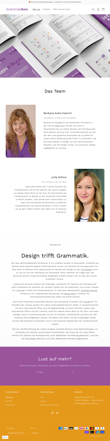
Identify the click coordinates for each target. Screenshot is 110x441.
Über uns (9, 397)
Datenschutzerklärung (49, 405)
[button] (93, 9)
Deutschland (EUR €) (16, 433)
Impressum (10, 405)
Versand (43, 401)
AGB (42, 397)
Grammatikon (100, 436)
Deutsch (35, 433)
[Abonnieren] (72, 372)
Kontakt (9, 401)
